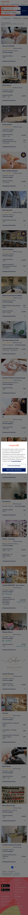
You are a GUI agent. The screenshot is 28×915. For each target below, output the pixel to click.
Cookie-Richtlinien (16, 461)
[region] (14, 457)
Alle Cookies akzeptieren (14, 470)
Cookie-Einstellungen (14, 465)
